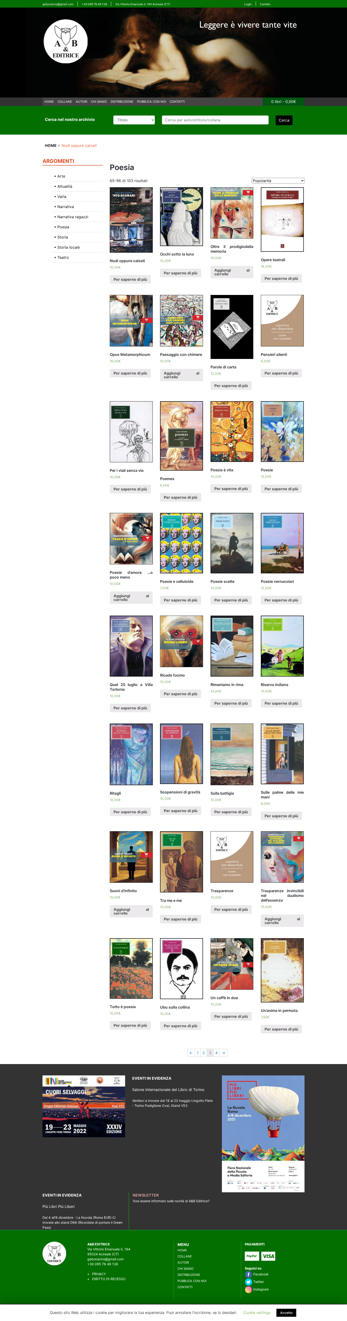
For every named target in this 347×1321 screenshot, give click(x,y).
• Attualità (63, 186)
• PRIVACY (96, 1274)
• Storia (61, 237)
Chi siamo (99, 101)
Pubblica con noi (151, 101)
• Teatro (61, 257)
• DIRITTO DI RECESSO (106, 1279)
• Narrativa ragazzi (71, 216)
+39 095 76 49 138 (94, 4)
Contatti (177, 101)
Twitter (258, 1282)
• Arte (59, 176)
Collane (65, 101)
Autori (81, 101)
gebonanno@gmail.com (57, 4)
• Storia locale (67, 247)
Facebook (260, 1274)
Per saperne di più (130, 279)
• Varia (60, 196)
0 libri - (283, 101)
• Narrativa (64, 206)
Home (49, 101)
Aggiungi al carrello (232, 272)
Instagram (260, 1289)
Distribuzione (122, 101)
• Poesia (61, 227)
